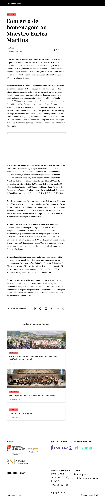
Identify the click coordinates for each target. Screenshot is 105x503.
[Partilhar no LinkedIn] (46, 308)
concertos (11, 14)
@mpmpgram (80, 474)
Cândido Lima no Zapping (20, 414)
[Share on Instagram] (40, 308)
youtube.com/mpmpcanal (86, 478)
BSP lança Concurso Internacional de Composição (32, 396)
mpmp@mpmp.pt (60, 492)
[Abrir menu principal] (11, 3)
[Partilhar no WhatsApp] (52, 308)
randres (10, 48)
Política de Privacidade (16, 495)
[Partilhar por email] (57, 308)
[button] (63, 308)
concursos (14, 391)
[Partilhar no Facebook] (34, 308)
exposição (13, 409)
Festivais (13, 353)
